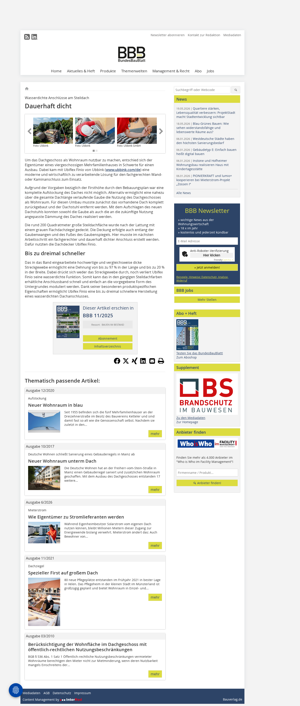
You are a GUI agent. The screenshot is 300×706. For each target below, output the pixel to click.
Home (56, 70)
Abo (198, 70)
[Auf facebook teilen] (117, 362)
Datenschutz (62, 693)
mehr (155, 433)
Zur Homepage (187, 422)
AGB (46, 693)
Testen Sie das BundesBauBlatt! (199, 353)
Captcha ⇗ (223, 260)
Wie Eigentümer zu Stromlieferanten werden (76, 517)
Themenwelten (134, 70)
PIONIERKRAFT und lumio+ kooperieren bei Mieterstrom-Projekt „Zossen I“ (204, 180)
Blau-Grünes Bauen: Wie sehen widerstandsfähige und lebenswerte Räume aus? (202, 127)
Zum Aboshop (186, 357)
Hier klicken (211, 255)
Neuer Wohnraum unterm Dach (62, 461)
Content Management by (41, 699)
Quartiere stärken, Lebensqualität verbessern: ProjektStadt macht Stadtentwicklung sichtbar (205, 112)
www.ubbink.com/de (123, 169)
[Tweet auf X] (125, 362)
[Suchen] (235, 89)
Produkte (108, 70)
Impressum (82, 693)
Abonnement (107, 338)
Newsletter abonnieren (168, 35)
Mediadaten (232, 35)
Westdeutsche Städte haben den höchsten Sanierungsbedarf (205, 141)
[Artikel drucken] (161, 360)
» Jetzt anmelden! (207, 267)
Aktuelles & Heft (81, 70)
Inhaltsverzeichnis (107, 346)
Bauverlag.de (232, 699)
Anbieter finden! (208, 483)
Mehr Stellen (207, 300)
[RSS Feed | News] (27, 36)
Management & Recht (171, 70)
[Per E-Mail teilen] (152, 360)
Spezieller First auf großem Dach (63, 573)
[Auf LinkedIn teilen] (143, 362)
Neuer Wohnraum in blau (55, 405)
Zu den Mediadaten (190, 418)
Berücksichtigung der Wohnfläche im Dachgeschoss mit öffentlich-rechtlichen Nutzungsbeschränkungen (87, 647)
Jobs (210, 70)
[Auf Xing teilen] (134, 362)
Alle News (183, 193)
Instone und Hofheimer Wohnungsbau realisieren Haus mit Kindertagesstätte (202, 165)
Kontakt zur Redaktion (204, 35)
